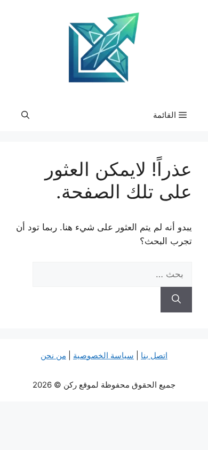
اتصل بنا (154, 355)
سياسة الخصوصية (103, 355)
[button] (25, 115)
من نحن (53, 355)
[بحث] (176, 299)
